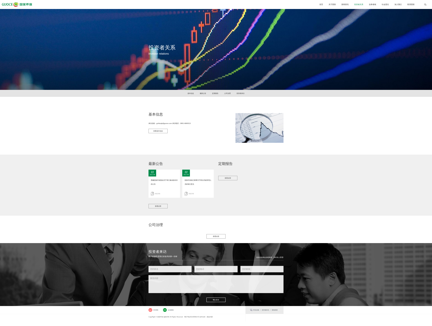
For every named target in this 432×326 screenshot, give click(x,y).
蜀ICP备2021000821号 (191, 317)
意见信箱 (256, 310)
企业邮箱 (171, 310)
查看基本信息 (158, 131)
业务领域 (372, 4)
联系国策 (411, 4)
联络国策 (275, 310)
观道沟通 (210, 317)
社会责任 (385, 4)
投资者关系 (358, 4)
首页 (321, 4)
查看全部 (158, 206)
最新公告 (203, 93)
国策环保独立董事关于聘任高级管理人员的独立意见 (198, 182)
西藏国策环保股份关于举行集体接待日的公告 (164, 182)
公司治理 (227, 93)
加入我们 (398, 4)
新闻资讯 (345, 4)
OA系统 (155, 310)
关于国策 (332, 4)
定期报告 (215, 93)
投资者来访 (240, 93)
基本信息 (191, 93)
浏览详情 (157, 193)
